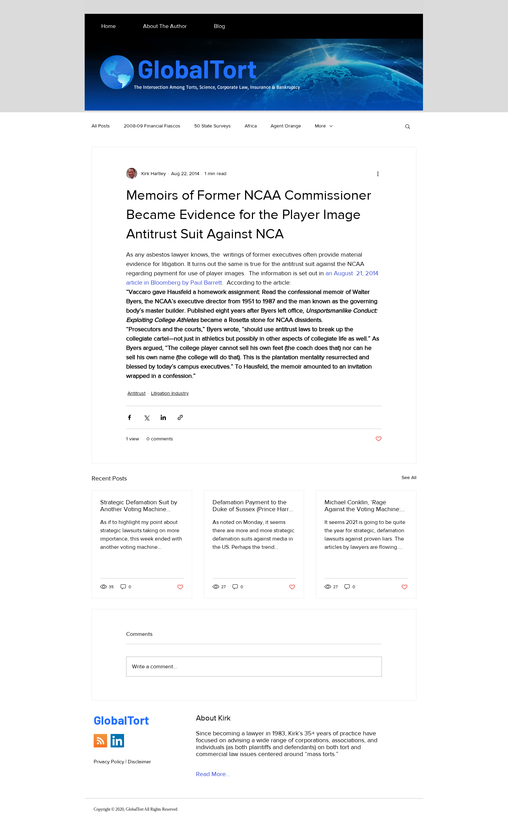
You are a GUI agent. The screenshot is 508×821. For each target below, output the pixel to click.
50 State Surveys (212, 125)
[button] (407, 126)
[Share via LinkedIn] (163, 417)
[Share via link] (180, 417)
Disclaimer (139, 761)
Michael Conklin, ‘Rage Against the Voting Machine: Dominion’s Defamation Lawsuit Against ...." (362, 506)
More (320, 125)
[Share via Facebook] (129, 417)
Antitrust (136, 393)
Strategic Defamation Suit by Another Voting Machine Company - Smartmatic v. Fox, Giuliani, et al (140, 506)
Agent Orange (286, 125)
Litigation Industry (170, 393)
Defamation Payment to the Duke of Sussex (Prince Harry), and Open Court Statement (254, 506)
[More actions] (378, 173)
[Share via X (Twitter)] (146, 417)
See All (409, 477)
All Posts (101, 125)
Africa (251, 125)
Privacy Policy (109, 761)
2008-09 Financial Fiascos (152, 125)
